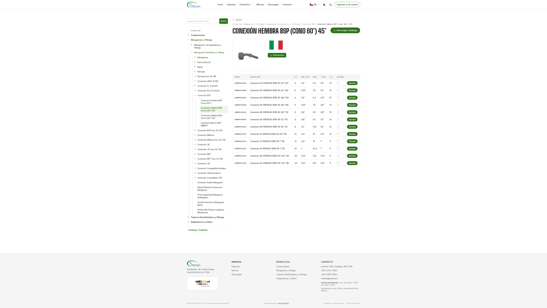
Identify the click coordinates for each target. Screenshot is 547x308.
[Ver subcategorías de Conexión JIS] (194, 163)
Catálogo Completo (198, 230)
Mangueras (202, 57)
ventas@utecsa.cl (329, 278)
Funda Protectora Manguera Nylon (210, 203)
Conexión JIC (203, 144)
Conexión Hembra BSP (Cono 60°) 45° (211, 109)
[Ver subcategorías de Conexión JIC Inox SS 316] (194, 149)
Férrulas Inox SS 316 (206, 76)
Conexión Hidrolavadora (209, 173)
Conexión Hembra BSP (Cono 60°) (211, 101)
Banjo (200, 67)
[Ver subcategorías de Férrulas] (194, 71)
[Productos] (252, 4)
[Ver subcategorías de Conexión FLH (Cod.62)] (194, 90)
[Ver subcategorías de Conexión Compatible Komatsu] (194, 168)
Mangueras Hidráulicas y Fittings (209, 52)
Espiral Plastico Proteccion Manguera (209, 188)
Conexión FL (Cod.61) (207, 86)
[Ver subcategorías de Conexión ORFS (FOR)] (194, 81)
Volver (239, 20)
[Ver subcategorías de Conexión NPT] (194, 153)
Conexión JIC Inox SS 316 (209, 149)
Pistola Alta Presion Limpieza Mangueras (210, 211)
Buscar (223, 21)
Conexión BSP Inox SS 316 (209, 130)
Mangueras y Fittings (201, 40)
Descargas (273, 4)
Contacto (287, 4)
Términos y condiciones (333, 303)
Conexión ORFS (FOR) (208, 81)
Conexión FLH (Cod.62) (208, 90)
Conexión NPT (204, 154)
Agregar (352, 83)
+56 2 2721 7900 (329, 270)
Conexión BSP (204, 95)
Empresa (231, 4)
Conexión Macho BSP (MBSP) (211, 124)
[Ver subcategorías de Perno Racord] (194, 62)
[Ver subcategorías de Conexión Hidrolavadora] (194, 172)
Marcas (260, 4)
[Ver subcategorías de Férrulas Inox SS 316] (194, 76)
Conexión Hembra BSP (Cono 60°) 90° (211, 116)
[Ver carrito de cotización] (330, 4)
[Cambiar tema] (324, 4)
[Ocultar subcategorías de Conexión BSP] (194, 95)
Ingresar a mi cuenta (347, 4)
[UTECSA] (194, 4)
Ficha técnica (278, 55)
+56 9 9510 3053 (329, 274)
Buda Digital (284, 303)
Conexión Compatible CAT (209, 178)
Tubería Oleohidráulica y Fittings (207, 217)
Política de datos (353, 303)
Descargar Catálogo (347, 30)
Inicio (220, 4)
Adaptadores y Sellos (201, 222)
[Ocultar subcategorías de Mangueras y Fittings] (188, 39)
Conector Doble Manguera (210, 182)
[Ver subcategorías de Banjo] (194, 66)
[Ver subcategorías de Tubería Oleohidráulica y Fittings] (188, 217)
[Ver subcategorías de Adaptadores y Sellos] (188, 221)
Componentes (198, 35)
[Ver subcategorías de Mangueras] (194, 57)
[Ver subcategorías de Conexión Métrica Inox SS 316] (194, 139)
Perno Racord (204, 62)
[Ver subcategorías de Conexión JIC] (194, 144)
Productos (245, 4)
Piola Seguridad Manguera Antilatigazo (210, 196)
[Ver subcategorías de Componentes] (188, 35)
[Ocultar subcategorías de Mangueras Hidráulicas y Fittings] (191, 52)
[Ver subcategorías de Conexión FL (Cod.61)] (194, 85)
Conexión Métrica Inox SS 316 (211, 140)
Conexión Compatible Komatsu (211, 168)
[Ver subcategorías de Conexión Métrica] (194, 134)
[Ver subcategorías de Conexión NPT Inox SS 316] (194, 158)
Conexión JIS (203, 163)
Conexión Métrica (205, 135)
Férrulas (201, 71)
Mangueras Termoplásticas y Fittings (207, 46)
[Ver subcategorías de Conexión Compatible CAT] (194, 177)
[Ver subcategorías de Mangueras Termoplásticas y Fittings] (191, 44)
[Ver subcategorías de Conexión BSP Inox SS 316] (194, 130)
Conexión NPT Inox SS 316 (210, 159)
